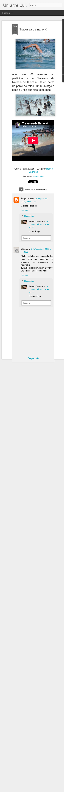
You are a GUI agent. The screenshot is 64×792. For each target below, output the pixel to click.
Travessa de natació (33, 29)
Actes (36, 176)
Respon (24, 209)
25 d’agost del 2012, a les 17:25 (34, 200)
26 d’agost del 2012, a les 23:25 (39, 289)
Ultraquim (25, 248)
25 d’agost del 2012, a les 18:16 (39, 224)
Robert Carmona (37, 221)
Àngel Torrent (27, 198)
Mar (42, 176)
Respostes (29, 215)
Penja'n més (33, 358)
